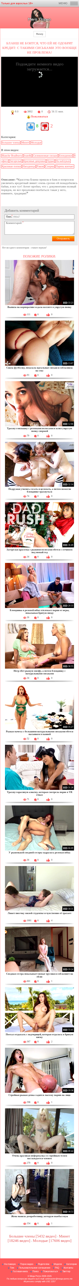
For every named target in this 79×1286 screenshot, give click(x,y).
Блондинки (65, 155)
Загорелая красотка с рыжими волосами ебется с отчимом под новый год (39, 551)
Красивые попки (11, 166)
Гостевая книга (20, 1271)
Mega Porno (35, 1276)
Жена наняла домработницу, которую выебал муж (39, 1216)
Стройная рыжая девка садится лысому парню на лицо (39, 1095)
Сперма (49, 166)
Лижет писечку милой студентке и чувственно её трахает (39, 913)
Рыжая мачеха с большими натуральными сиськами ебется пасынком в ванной (39, 733)
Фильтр (39, 34)
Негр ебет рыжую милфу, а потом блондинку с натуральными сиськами (40, 672)
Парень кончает (65, 166)
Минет (25, 142)
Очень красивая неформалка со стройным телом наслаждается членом (39, 1157)
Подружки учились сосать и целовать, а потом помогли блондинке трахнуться (39, 490)
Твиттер (66, 1271)
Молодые (36, 142)
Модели (58, 1264)
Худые (50, 161)
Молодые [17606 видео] (52, 1240)
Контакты (68, 1267)
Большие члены (11, 142)
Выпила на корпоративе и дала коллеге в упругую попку (39, 307)
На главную (10, 1264)
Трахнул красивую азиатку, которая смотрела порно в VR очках (39, 793)
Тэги (12, 1267)
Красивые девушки (34, 161)
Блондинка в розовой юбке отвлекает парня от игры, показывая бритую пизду (39, 611)
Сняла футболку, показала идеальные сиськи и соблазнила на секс (39, 369)
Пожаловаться (50, 1271)
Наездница (29, 166)
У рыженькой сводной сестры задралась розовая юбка (39, 852)
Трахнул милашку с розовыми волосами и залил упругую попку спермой (39, 429)
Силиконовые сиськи (45, 155)
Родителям (43, 1264)
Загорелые (15, 161)
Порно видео (26, 1264)
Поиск (35, 1271)
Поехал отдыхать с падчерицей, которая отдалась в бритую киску (39, 1036)
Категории (71, 1264)
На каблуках (63, 161)
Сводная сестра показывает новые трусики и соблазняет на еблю (39, 975)
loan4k (27, 155)
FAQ (57, 1267)
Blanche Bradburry (12, 155)
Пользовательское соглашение (34, 1267)
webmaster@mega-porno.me (58, 1279)
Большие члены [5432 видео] (32, 1236)
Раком (40, 166)
